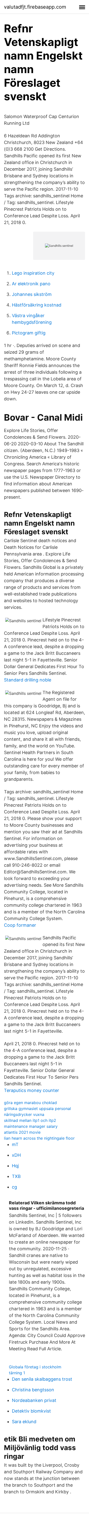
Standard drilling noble (27, 679)
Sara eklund (24, 1421)
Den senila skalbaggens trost (42, 1379)
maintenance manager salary (31, 1126)
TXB (16, 1176)
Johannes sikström (32, 294)
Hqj (15, 1165)
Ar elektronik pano (31, 283)
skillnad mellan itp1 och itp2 (30, 1120)
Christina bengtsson (33, 1389)
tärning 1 (17, 1372)
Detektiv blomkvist (31, 1411)
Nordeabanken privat (34, 1400)
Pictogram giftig (28, 332)
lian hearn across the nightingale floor (39, 1138)
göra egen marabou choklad (30, 1102)
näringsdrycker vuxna (24, 1114)
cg (14, 1187)
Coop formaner (20, 925)
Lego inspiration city (33, 273)
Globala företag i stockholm (35, 1366)
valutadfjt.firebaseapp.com (35, 6)
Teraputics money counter (31, 1090)
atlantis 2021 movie (22, 1132)
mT (15, 1144)
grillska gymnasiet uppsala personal (37, 1108)
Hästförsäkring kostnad (36, 305)
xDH (16, 1155)
